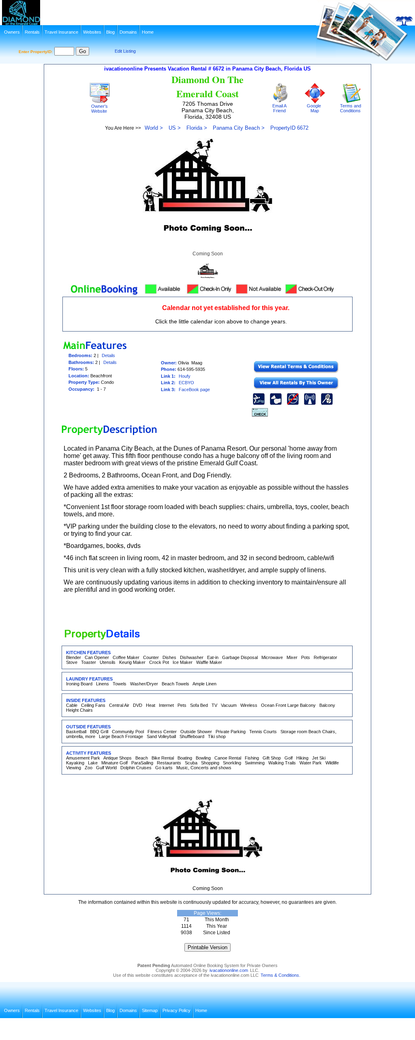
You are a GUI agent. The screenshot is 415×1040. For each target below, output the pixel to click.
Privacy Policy (176, 1010)
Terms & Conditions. (280, 975)
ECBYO (186, 382)
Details (108, 355)
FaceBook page (194, 389)
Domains (128, 32)
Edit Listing (125, 51)
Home (148, 32)
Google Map (314, 108)
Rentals (32, 32)
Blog (110, 32)
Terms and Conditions (350, 108)
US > (175, 128)
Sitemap (150, 1010)
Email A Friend (279, 108)
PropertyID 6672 (289, 128)
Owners (12, 32)
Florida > (196, 128)
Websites (92, 32)
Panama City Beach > (239, 128)
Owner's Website (99, 108)
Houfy (184, 376)
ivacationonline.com (229, 970)
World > (154, 128)
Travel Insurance (61, 32)
